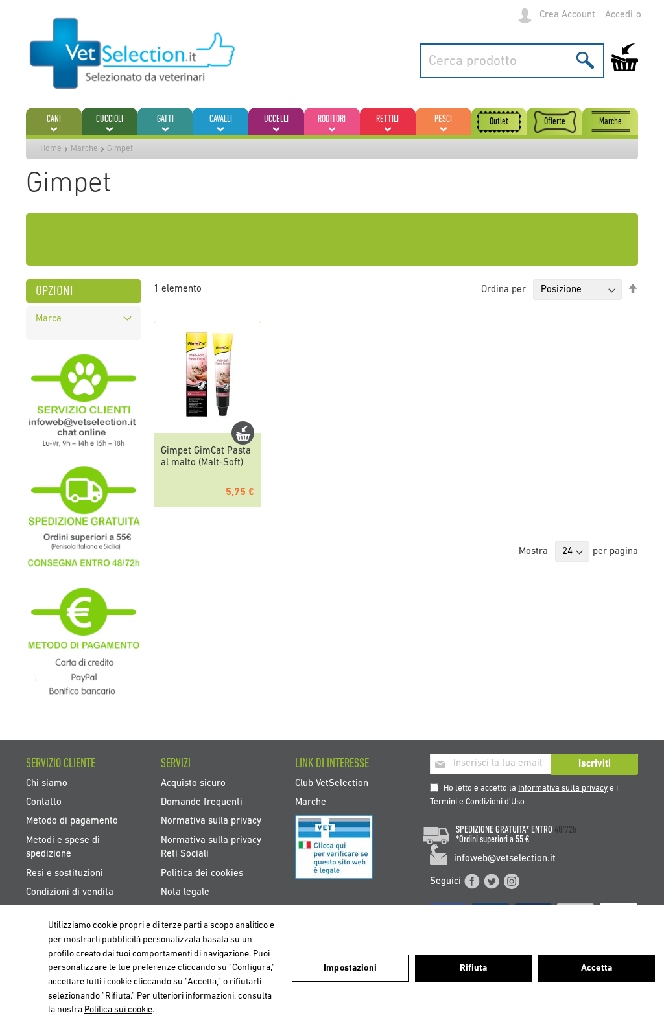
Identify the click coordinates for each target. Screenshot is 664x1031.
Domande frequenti (202, 802)
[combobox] (512, 60)
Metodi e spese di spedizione (63, 847)
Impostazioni (350, 968)
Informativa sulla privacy (563, 788)
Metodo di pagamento (72, 821)
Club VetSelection (331, 783)
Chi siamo (46, 783)
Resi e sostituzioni (64, 873)
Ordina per (503, 290)
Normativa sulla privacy (211, 821)
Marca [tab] (49, 319)
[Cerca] (585, 60)
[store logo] (133, 54)
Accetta (596, 968)
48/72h (565, 830)
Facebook (472, 881)
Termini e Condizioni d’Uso (477, 802)
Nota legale (185, 893)
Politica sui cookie (118, 1010)
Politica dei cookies (202, 873)
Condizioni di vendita (69, 893)
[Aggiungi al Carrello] (242, 433)
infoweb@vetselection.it (505, 859)
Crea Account (567, 15)
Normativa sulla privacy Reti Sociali (211, 847)
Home (51, 149)
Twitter (491, 881)
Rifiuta (474, 968)
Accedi (619, 15)
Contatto (44, 802)
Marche (84, 149)
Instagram (511, 881)
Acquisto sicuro (193, 783)
